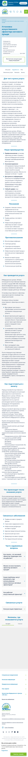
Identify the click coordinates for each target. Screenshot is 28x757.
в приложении (9, 184)
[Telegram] (6, 732)
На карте (8, 623)
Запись (23, 72)
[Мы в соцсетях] (9, 732)
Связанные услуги (8, 72)
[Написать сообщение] (17, 12)
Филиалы (16, 72)
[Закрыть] (1, 3)
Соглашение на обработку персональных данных (13, 718)
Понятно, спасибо (18, 754)
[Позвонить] (11, 12)
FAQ (22, 69)
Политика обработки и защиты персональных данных (12, 723)
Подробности (15, 69)
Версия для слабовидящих (8, 699)
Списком (20, 623)
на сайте (18, 184)
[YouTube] (17, 732)
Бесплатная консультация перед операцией (14, 59)
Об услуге (7, 69)
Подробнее (4, 750)
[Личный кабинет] (21, 12)
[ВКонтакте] (3, 732)
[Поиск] (14, 12)
